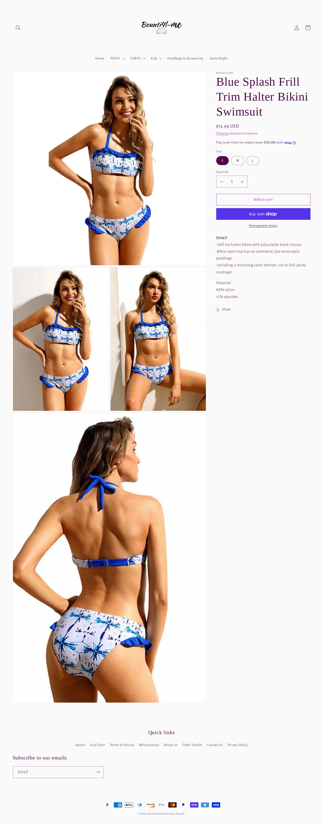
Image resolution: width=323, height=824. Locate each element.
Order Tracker (192, 745)
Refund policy (149, 745)
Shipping (222, 133)
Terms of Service (122, 745)
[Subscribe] (97, 772)
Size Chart (97, 745)
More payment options (263, 225)
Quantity (222, 171)
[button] (18, 27)
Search (80, 745)
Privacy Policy (237, 745)
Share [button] (226, 309)
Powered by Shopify (173, 814)
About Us (171, 745)
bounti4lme (154, 814)
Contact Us (215, 745)
